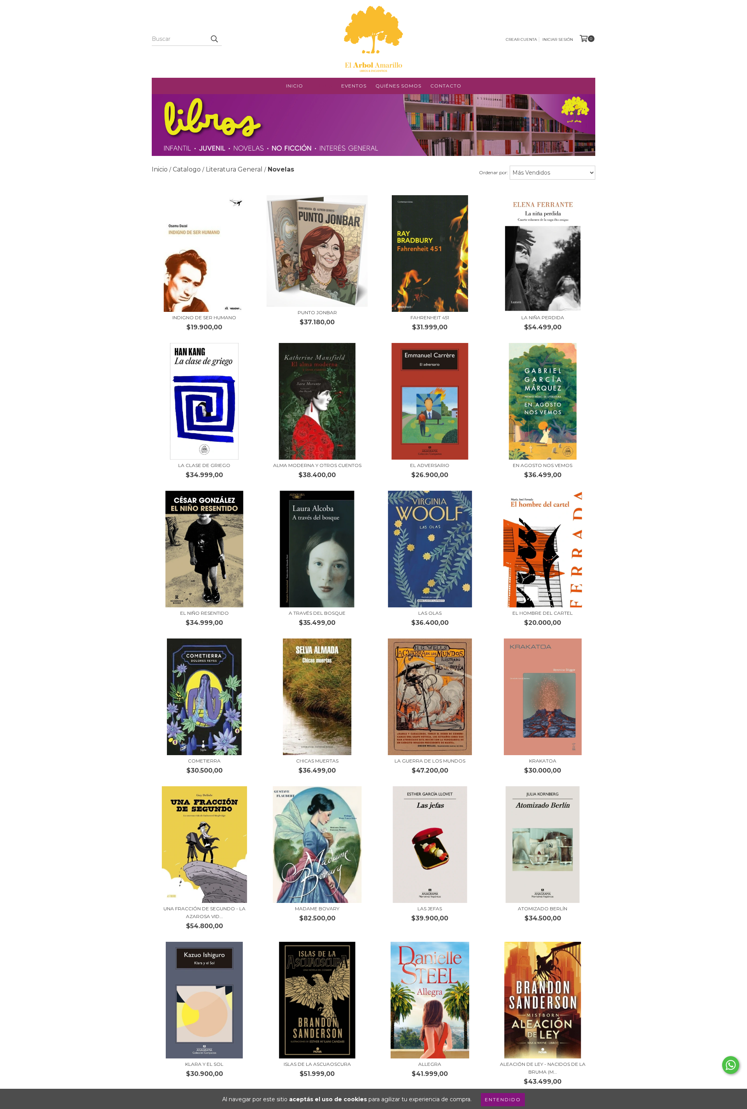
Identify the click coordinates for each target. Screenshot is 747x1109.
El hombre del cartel (542, 613)
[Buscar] (214, 39)
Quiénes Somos (398, 86)
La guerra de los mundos (430, 761)
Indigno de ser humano (204, 317)
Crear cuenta (521, 39)
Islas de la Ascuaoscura (317, 1064)
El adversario (429, 465)
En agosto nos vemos (542, 465)
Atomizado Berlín (542, 908)
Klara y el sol (204, 1064)
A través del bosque (317, 613)
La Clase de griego (204, 465)
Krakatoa (542, 761)
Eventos (353, 86)
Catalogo (187, 169)
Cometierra (204, 761)
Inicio (294, 86)
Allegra (429, 1064)
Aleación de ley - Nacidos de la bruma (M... (543, 1068)
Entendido (503, 1099)
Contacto (445, 86)
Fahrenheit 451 (429, 317)
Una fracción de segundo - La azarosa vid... (204, 912)
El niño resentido (204, 613)
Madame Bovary (317, 908)
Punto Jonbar (317, 312)
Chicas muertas (317, 761)
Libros (322, 86)
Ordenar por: (493, 172)
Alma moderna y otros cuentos (317, 465)
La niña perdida (542, 317)
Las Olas (430, 613)
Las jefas (429, 908)
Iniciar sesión (557, 39)
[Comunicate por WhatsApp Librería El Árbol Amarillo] (730, 1065)
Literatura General (234, 169)
